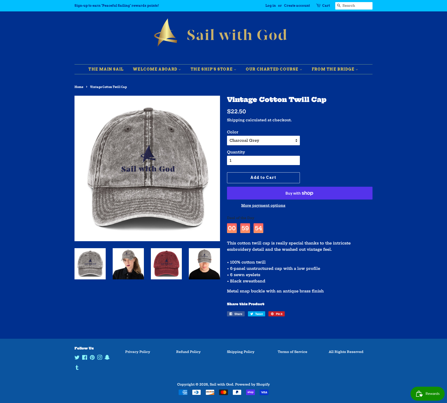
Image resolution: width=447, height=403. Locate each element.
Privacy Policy (137, 352)
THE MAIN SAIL (106, 69)
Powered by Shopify (252, 384)
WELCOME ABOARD (155, 69)
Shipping (236, 120)
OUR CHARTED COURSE (272, 69)
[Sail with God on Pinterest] (92, 358)
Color (232, 132)
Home (78, 87)
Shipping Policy (240, 352)
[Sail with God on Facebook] (84, 358)
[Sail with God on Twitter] (77, 358)
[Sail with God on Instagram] (99, 358)
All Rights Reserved (346, 352)
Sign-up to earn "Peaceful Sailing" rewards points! (116, 5)
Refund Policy (188, 352)
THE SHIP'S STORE (212, 69)
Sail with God (221, 384)
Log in (270, 5)
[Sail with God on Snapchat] (107, 358)
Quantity (236, 152)
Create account (297, 5)
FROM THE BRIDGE (334, 69)
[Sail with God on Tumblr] (77, 368)
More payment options (263, 205)
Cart (326, 5)
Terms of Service (292, 352)
